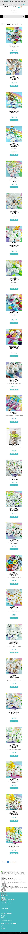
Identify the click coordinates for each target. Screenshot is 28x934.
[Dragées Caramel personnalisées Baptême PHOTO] (14, 370)
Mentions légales (4, 902)
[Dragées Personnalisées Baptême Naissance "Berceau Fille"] (14, 769)
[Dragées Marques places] (14, 436)
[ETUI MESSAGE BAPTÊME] (14, 403)
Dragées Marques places (14, 445)
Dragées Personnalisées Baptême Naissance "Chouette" (14, 711)
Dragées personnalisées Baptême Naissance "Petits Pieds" (14, 541)
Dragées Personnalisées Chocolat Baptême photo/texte (14, 110)
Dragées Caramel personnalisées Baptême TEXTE (14, 347)
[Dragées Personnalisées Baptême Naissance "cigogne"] (14, 632)
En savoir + (20, 4)
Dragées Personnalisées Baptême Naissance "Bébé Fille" (14, 608)
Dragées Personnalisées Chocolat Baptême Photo (14, 78)
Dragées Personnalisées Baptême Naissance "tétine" (14, 746)
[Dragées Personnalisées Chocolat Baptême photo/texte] (14, 100)
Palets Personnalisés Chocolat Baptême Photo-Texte (14, 244)
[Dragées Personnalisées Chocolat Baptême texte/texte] (14, 134)
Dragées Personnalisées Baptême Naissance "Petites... (14, 574)
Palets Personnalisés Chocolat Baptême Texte (14, 179)
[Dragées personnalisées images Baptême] (14, 468)
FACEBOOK (3, 928)
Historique (3, 897)
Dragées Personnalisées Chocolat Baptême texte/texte (14, 145)
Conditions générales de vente (6, 901)
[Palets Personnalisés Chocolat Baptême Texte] (14, 168)
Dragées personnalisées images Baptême (14, 478)
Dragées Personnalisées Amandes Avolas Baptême (14, 313)
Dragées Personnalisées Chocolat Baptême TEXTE (14, 45)
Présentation (3, 898)
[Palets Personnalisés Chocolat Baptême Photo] (14, 201)
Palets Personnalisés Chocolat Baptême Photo (14, 212)
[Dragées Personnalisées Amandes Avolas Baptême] (14, 302)
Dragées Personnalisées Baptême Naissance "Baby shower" (14, 813)
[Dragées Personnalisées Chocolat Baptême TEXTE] (14, 35)
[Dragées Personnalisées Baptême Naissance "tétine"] (14, 735)
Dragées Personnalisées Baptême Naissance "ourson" (14, 677)
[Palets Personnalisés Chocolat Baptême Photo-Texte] (14, 234)
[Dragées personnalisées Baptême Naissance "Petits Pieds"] (14, 531)
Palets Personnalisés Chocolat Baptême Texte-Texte (14, 279)
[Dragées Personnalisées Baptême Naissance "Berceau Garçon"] (14, 835)
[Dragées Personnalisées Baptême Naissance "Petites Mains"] (14, 563)
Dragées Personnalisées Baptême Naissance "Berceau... (14, 780)
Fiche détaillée (14, 53)
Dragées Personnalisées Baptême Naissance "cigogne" (14, 643)
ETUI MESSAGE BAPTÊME (14, 413)
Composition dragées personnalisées (8, 899)
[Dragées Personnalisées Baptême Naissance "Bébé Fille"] (14, 597)
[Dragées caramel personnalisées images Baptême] (14, 499)
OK (24, 4)
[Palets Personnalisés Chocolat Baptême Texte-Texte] (14, 268)
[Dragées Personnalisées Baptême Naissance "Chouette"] (14, 701)
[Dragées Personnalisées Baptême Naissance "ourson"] (14, 666)
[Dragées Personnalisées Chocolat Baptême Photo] (14, 67)
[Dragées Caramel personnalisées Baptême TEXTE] (14, 337)
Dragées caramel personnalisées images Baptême (14, 509)
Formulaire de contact (8, 920)
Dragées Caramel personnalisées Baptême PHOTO (14, 380)
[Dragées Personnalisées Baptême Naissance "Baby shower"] (14, 802)
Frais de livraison (4, 900)
